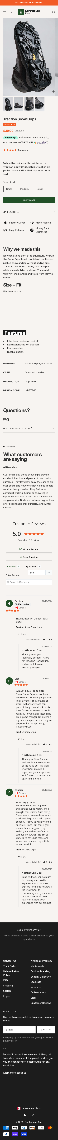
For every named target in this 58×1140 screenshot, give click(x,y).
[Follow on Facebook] (25, 1115)
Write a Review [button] (30, 549)
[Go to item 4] (39, 104)
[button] (29, 142)
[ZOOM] (53, 91)
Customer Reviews (41, 1003)
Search (7, 990)
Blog (33, 997)
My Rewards (37, 966)
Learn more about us (14, 1072)
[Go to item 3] (29, 104)
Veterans (36, 987)
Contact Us (9, 960)
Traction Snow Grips (26, 627)
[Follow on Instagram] (33, 1115)
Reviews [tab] (11, 566)
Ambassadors (38, 992)
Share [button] (23, 634)
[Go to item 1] (8, 104)
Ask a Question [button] (30, 557)
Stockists (36, 981)
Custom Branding (40, 971)
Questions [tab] (31, 566)
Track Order (9, 966)
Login (6, 996)
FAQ (5, 980)
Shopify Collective (41, 976)
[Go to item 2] (18, 104)
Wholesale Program (41, 960)
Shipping (8, 985)
